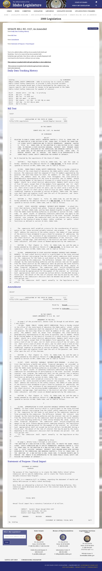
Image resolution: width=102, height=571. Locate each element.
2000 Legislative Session (41, 15)
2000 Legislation (60, 15)
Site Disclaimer (68, 567)
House (17, 11)
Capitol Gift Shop (11, 560)
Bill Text (13, 35)
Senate (9, 11)
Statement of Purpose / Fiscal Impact (22, 44)
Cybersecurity (92, 567)
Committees (26, 11)
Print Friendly (93, 28)
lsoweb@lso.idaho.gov (87, 555)
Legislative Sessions (64, 11)
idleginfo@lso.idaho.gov (64, 554)
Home (6, 15)
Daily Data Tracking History (20, 31)
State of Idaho (81, 2)
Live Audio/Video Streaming (85, 11)
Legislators (38, 11)
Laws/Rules (50, 11)
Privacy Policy (80, 567)
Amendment (15, 39)
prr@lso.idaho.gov (40, 554)
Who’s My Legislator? (81, 5)
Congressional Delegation (31, 560)
